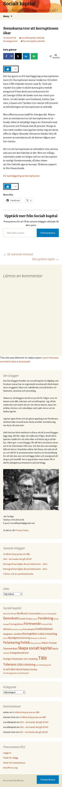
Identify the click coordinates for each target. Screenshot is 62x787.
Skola (55, 648)
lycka (5, 638)
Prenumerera (48, 232)
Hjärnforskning (16, 629)
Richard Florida (35, 643)
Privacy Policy (22, 530)
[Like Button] (8, 69)
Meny (6, 16)
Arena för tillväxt (10, 613)
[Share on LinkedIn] (26, 56)
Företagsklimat (16, 624)
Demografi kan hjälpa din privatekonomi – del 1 (25, 568)
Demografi (52, 613)
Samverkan (10, 648)
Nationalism (35, 638)
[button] (7, 10)
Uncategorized (10, 41)
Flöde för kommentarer (14, 762)
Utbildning (29, 664)
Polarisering (11, 642)
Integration (8, 634)
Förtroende (32, 623)
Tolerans (10, 664)
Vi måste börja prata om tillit (16, 554)
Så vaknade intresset (18, 254)
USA (19, 664)
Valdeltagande (44, 665)
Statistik (40, 37)
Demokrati (10, 618)
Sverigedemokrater (19, 652)
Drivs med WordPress (13, 780)
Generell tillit (46, 624)
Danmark (44, 614)
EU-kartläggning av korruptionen (21, 175)
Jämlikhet (17, 634)
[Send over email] (34, 56)
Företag (5, 624)
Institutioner (44, 629)
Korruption (32, 41)
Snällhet (6, 653)
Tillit (42, 658)
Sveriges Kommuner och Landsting (20, 658)
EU (24, 41)
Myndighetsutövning (19, 637)
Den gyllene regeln (45, 259)
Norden (41, 41)
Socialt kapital (28, 37)
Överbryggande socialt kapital (16, 673)
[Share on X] (18, 56)
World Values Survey (26, 669)
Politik (25, 642)
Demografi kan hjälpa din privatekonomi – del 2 (25, 564)
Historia (7, 629)
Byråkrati (22, 613)
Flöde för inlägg (10, 757)
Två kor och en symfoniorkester (18, 573)
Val (37, 665)
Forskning (45, 618)
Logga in (7, 752)
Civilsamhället (34, 613)
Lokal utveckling (47, 634)
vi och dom (9, 669)
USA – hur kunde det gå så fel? (17, 559)
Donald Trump (25, 618)
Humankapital (29, 629)
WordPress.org (10, 767)
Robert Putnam (49, 642)
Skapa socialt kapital (35, 648)
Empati (35, 619)
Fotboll (56, 619)
